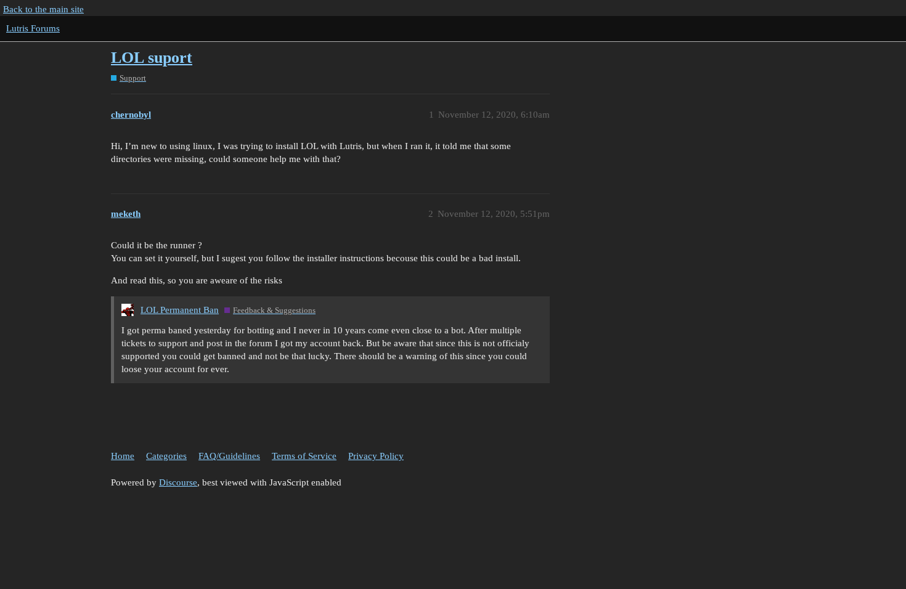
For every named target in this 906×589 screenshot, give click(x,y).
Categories (166, 456)
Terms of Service (304, 456)
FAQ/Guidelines (229, 456)
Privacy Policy (376, 456)
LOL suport (151, 58)
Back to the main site (43, 9)
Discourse (178, 482)
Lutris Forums (33, 28)
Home (122, 456)
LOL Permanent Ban (180, 310)
